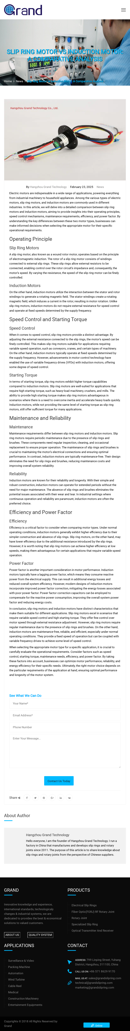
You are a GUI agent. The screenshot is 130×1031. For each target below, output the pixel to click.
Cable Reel (14, 986)
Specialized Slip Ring (85, 924)
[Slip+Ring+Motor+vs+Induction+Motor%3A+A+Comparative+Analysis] (35, 797)
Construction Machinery (23, 998)
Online (98, 1025)
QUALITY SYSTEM (40, 935)
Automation (15, 973)
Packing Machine (19, 967)
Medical (13, 992)
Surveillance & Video (21, 960)
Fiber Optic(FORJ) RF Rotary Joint (93, 911)
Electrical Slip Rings (84, 905)
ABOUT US (12, 935)
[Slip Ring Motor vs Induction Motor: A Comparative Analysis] (27, 797)
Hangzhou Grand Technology (48, 187)
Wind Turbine (16, 979)
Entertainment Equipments (25, 1005)
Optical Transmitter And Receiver (93, 930)
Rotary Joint (79, 918)
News (100, 187)
